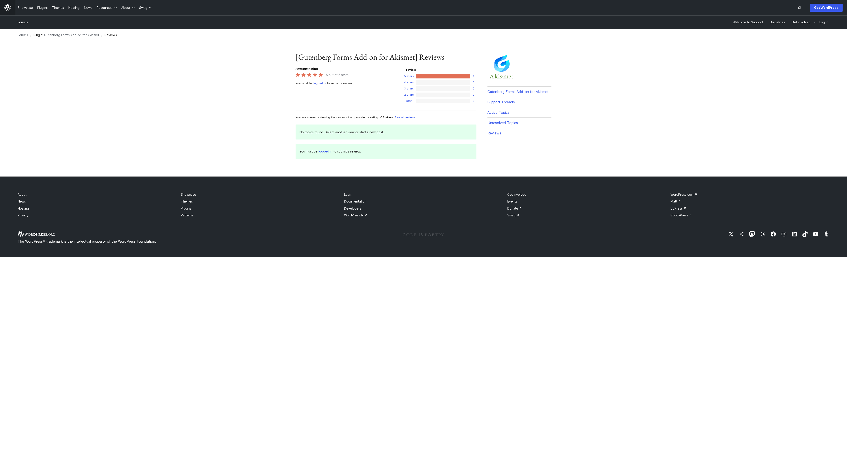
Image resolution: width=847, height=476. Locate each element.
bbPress (678, 208)
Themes (187, 201)
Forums (23, 22)
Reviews (494, 133)
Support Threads (501, 102)
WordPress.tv (355, 215)
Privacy (23, 215)
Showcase (188, 194)
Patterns (187, 215)
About (22, 194)
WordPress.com (684, 194)
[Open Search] (799, 7)
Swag (513, 215)
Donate (514, 208)
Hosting (23, 208)
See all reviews (405, 117)
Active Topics (498, 112)
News (22, 201)
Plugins (186, 208)
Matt (676, 201)
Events (512, 201)
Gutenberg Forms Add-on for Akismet (71, 35)
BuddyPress (681, 215)
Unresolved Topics (502, 123)
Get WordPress (826, 7)
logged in (319, 83)
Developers (352, 208)
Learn (348, 194)
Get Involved (516, 194)
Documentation (355, 201)
